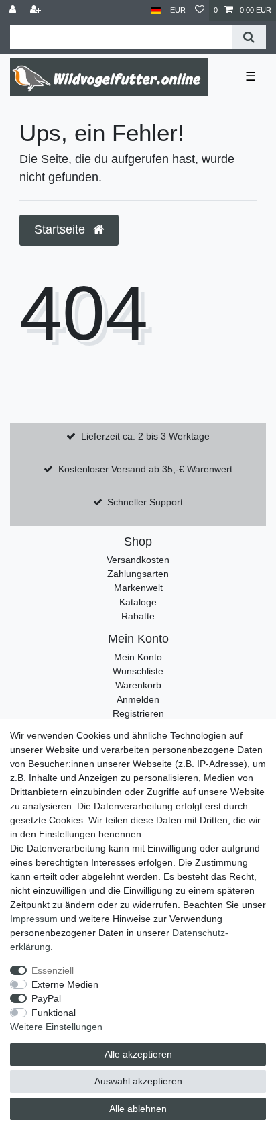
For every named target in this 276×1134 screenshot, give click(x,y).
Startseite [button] (61, 229)
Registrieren (138, 713)
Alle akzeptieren (138, 1054)
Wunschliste (138, 671)
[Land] (155, 10)
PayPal (46, 998)
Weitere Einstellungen (56, 1026)
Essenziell (52, 970)
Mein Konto (138, 657)
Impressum (34, 918)
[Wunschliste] (199, 10)
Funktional (53, 1012)
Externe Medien (64, 984)
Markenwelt (138, 587)
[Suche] (249, 37)
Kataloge (138, 602)
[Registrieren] (36, 10)
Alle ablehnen (138, 1108)
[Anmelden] (14, 10)
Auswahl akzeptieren (138, 1081)
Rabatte (138, 616)
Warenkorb (138, 685)
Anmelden (138, 699)
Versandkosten (138, 559)
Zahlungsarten (138, 573)
